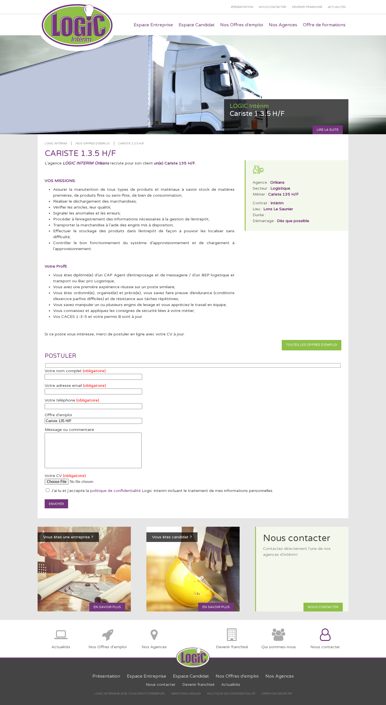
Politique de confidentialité (231, 693)
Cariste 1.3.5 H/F (131, 143)
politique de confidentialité (115, 490)
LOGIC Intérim (56, 143)
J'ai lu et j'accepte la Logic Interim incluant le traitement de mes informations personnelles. (161, 490)
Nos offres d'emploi (93, 143)
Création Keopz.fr (277, 693)
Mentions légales (186, 693)
